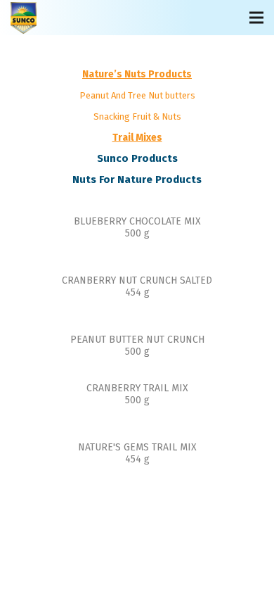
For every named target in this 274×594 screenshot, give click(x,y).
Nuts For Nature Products (137, 179)
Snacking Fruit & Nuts (137, 116)
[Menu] (256, 17)
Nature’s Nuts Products (137, 74)
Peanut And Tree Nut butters (137, 95)
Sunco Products (137, 158)
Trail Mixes (137, 138)
